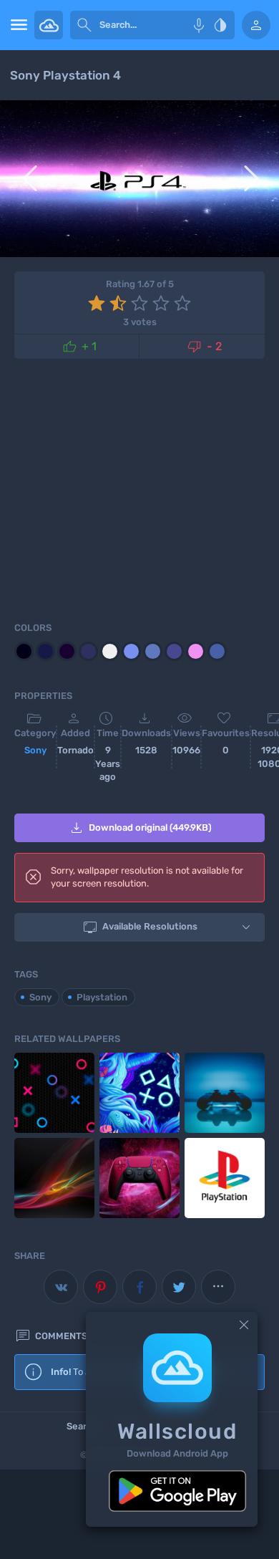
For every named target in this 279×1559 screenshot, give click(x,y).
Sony (35, 750)
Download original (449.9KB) (140, 828)
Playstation (102, 997)
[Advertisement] (139, 487)
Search (82, 1426)
